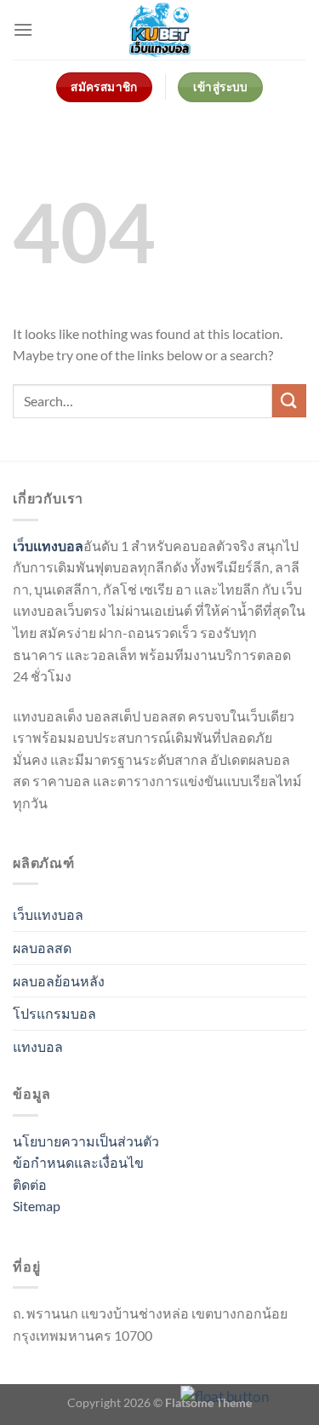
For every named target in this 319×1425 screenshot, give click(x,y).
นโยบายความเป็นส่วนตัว (86, 1141)
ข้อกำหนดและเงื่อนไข (78, 1162)
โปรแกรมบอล (54, 1013)
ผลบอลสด (42, 947)
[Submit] (289, 400)
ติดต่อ (30, 1184)
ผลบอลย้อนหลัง (59, 981)
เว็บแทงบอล (48, 914)
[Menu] (23, 29)
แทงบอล (38, 1046)
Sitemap (36, 1206)
